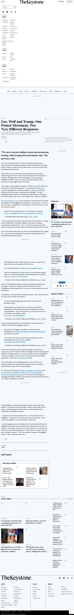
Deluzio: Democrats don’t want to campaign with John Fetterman (56, 361)
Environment (13, 28)
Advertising (5, 81)
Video (3, 69)
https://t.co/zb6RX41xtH (13, 213)
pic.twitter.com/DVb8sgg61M (14, 315)
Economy (5, 26)
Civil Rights (5, 22)
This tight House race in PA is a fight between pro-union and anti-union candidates (56, 247)
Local (20, 91)
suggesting (34, 190)
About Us (5, 71)
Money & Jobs (5, 602)
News (11, 57)
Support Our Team (66, 591)
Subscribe (61, 1)
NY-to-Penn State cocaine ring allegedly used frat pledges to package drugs (57, 331)
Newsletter (13, 71)
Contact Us (5, 77)
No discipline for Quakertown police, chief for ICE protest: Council (8, 470)
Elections (4, 28)
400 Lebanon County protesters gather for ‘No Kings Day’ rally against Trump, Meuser (31, 482)
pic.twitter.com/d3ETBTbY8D (14, 342)
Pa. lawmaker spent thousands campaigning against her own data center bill (61, 224)
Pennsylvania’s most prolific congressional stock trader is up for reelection (57, 317)
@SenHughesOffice (38, 331)
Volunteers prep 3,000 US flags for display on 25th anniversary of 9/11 (56, 271)
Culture (4, 53)
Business (4, 20)
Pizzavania (34, 91)
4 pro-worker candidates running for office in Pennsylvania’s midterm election (57, 540)
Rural (11, 41)
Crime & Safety (18, 589)
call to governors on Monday (13, 200)
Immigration (5, 32)
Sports (4, 45)
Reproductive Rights (6, 605)
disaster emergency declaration (31, 370)
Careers (20, 611)
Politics (12, 37)
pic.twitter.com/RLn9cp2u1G (32, 213)
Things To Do (43, 91)
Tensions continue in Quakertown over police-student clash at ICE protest (31, 470)
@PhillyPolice (37, 268)
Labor (4, 35)
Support (14, 611)
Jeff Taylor (3, 137)
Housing (12, 30)
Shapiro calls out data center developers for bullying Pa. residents (57, 346)
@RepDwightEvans (23, 331)
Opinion (12, 69)
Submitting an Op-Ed (67, 593)
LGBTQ (12, 35)
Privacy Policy (27, 611)
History (4, 57)
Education (13, 26)
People (4, 59)
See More (70, 498)
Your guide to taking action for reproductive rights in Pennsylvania (57, 517)
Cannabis (12, 20)
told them (37, 203)
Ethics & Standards (5, 611)
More (50, 584)
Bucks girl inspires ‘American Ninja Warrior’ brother (56, 235)
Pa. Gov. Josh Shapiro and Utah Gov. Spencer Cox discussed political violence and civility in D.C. (8, 482)
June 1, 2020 (33, 216)
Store (3, 73)
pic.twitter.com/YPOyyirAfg (18, 276)
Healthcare (5, 30)
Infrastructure (14, 32)
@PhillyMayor (26, 268)
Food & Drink (36, 589)
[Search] (14, 7)
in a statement (22, 358)
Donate (69, 1)
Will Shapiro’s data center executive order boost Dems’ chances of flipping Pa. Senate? (56, 260)
